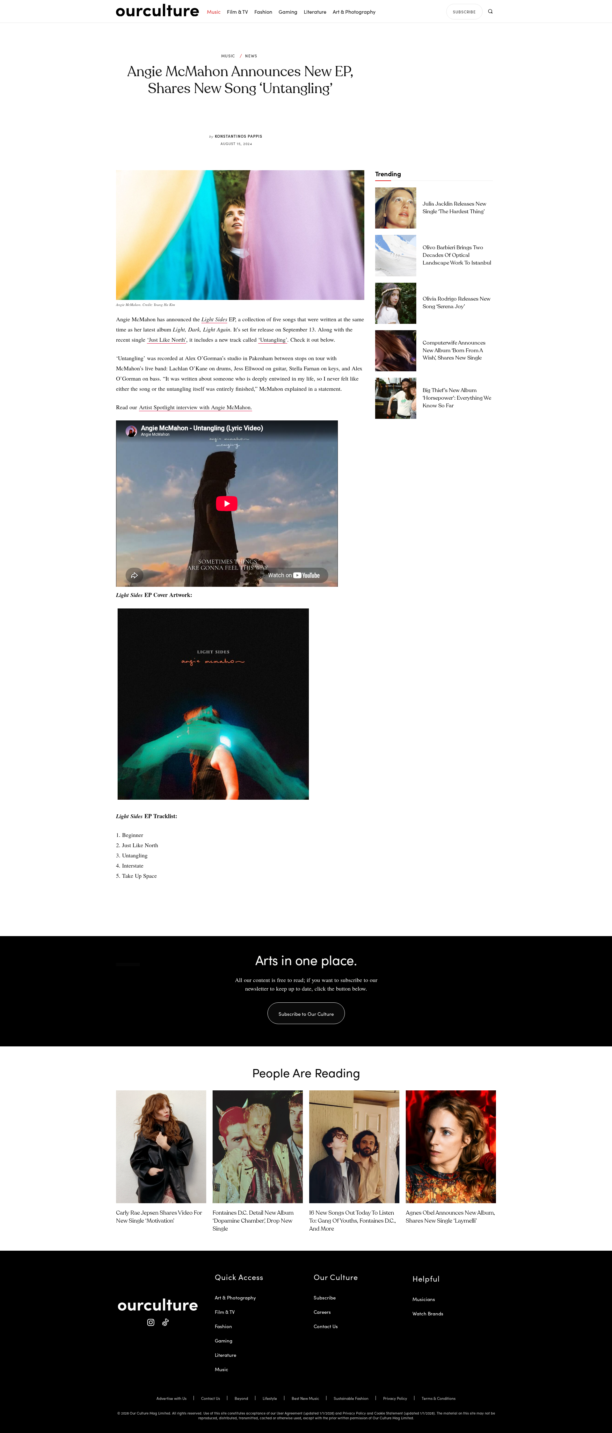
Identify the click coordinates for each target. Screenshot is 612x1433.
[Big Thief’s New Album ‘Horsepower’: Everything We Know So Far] (395, 398)
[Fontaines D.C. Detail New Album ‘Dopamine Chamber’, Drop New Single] (258, 1146)
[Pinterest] (244, 118)
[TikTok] (165, 1322)
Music (228, 56)
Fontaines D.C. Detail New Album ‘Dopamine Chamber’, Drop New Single (253, 1221)
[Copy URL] (273, 118)
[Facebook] (229, 118)
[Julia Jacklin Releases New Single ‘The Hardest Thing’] (395, 208)
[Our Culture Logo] (157, 10)
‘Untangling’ (272, 339)
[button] (490, 11)
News (251, 56)
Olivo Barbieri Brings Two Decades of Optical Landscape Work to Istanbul (457, 255)
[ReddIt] (258, 118)
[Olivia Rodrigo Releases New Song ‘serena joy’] (395, 303)
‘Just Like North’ (166, 339)
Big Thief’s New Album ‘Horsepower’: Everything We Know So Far (457, 398)
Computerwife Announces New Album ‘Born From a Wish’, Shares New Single (454, 350)
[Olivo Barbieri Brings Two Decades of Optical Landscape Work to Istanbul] (395, 255)
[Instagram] (150, 1322)
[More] (288, 118)
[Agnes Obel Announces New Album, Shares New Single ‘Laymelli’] (451, 1146)
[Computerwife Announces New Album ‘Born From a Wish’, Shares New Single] (395, 350)
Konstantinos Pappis (238, 136)
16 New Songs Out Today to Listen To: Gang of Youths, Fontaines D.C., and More (352, 1221)
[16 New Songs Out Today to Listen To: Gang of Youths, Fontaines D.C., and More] (354, 1146)
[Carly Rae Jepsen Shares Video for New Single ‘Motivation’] (161, 1146)
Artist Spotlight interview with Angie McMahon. (195, 407)
